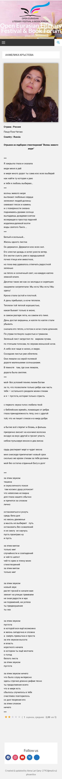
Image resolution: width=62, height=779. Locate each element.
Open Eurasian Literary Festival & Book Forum (31, 28)
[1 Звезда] (6, 716)
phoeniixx (31, 774)
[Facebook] (8, 757)
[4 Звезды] (15, 716)
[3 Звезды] (12, 716)
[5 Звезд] (19, 716)
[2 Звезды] (9, 716)
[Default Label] (22, 757)
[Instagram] (15, 757)
